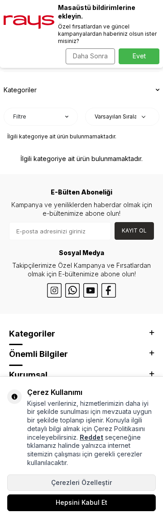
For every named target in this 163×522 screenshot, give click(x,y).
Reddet (91, 437)
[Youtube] (90, 290)
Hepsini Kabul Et (81, 502)
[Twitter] (72, 290)
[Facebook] (108, 290)
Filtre (19, 116)
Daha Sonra (90, 56)
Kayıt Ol (134, 230)
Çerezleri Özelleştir (81, 482)
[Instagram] (54, 290)
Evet (139, 56)
